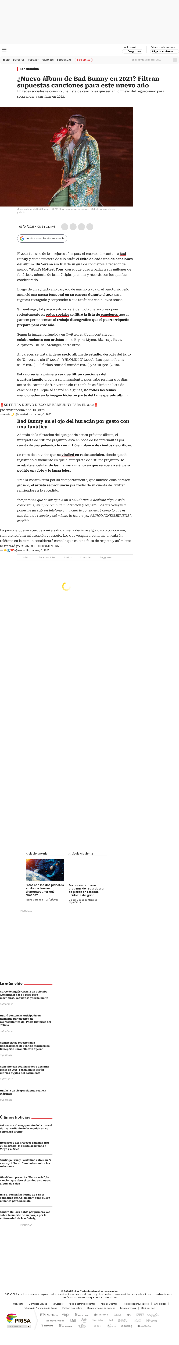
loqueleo (126, 1325)
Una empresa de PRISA (18, 1318)
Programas (64, 59)
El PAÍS (48, 1314)
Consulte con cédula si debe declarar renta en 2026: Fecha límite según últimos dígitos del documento (24, 1069)
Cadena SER (116, 1314)
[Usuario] (175, 60)
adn (139, 1314)
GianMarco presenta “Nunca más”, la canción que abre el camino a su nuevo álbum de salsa (25, 1180)
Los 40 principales (63, 1314)
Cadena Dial (109, 1320)
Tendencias (29, 69)
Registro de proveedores (136, 1304)
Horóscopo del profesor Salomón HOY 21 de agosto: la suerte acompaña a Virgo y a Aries (25, 1145)
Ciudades (48, 59)
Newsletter (167, 60)
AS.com (128, 1314)
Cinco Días (96, 1320)
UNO (72, 1320)
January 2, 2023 (42, 414)
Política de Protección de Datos (40, 1308)
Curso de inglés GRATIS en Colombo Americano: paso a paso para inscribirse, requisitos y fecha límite (24, 994)
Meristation (143, 1325)
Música (27, 557)
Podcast (33, 59)
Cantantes (86, 557)
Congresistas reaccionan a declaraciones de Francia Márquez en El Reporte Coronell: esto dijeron (25, 1045)
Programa (134, 51)
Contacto (18, 1304)
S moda (111, 1325)
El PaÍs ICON (96, 1325)
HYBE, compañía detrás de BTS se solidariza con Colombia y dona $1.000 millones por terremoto (25, 1197)
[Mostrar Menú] (4, 50)
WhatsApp (89, 226)
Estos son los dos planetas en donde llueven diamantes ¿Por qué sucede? (45, 890)
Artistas (68, 557)
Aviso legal (160, 1304)
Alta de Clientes (109, 1304)
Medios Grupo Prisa (18, 1326)
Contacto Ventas (38, 1304)
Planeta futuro (136, 1320)
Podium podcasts (81, 1325)
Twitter (73, 226)
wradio (82, 1320)
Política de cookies (72, 1308)
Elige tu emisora (162, 51)
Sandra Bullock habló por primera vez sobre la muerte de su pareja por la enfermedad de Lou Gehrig (25, 1215)
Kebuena (151, 1320)
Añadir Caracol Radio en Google (45, 238)
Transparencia (128, 1308)
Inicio (6, 59)
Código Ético (148, 1308)
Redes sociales (47, 557)
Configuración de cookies (101, 1308)
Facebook (64, 226)
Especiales (83, 59)
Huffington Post (53, 1320)
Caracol (152, 1314)
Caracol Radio (89, 50)
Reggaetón (106, 557)
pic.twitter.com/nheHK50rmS (23, 410)
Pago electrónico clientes (82, 1304)
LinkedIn (81, 226)
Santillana (80, 1314)
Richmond (47, 1325)
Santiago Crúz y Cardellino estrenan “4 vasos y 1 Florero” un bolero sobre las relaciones (25, 1163)
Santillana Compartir (99, 1314)
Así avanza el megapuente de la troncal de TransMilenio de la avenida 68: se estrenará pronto (26, 1128)
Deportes (18, 59)
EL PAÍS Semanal (122, 1320)
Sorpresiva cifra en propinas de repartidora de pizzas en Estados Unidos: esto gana (86, 890)
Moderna (64, 1325)
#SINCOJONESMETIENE (41, 546)
